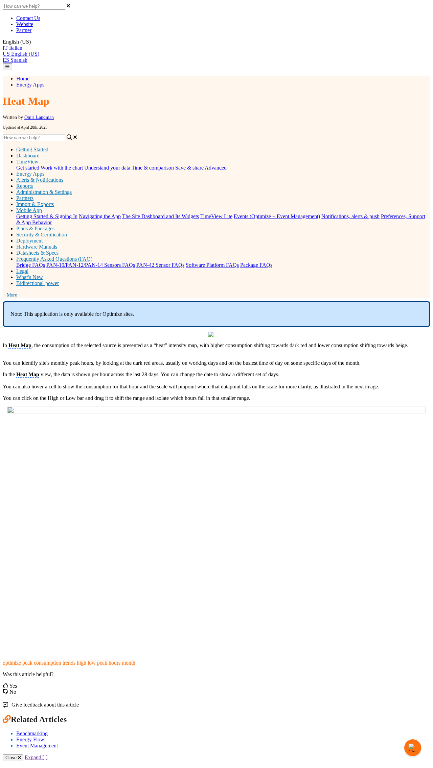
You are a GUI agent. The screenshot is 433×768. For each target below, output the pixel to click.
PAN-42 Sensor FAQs (160, 265)
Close (11, 757)
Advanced (216, 168)
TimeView (27, 161)
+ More (10, 295)
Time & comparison (153, 168)
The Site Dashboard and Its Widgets (160, 216)
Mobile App (29, 210)
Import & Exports (35, 204)
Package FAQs (256, 265)
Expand (34, 757)
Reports (24, 186)
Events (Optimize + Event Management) (277, 216)
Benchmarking (32, 733)
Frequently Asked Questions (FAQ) (54, 259)
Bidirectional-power (37, 283)
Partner (23, 30)
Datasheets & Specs (37, 253)
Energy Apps (30, 84)
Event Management (37, 745)
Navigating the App (100, 216)
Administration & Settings (44, 192)
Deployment (29, 241)
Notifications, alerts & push (350, 216)
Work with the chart (62, 168)
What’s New (29, 277)
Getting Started (32, 149)
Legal (22, 271)
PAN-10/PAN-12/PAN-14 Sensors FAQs (90, 265)
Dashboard (28, 155)
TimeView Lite (216, 216)
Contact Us (28, 18)
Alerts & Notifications (39, 180)
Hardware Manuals (36, 247)
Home (22, 78)
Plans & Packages (35, 228)
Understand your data (107, 168)
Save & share (189, 168)
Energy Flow (30, 739)
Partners (24, 198)
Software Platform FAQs (212, 265)
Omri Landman (39, 117)
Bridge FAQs (30, 265)
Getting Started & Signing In (46, 216)
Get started (27, 168)
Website (24, 24)
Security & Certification (41, 234)
